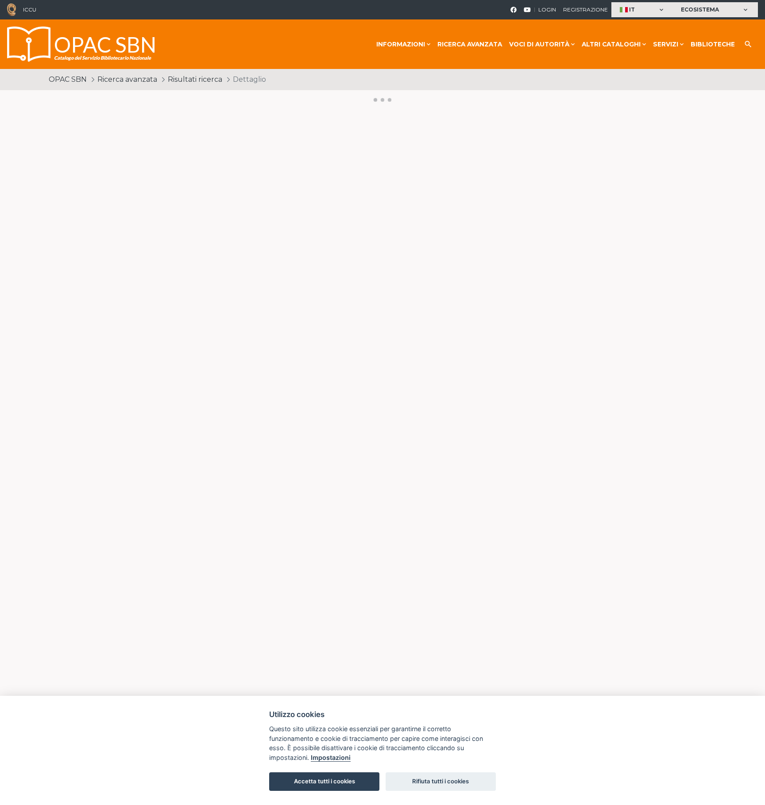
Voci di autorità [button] (539, 44)
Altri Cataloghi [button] (611, 44)
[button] (642, 10)
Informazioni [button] (400, 44)
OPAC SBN (68, 79)
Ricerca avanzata (469, 44)
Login (547, 9)
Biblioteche (713, 44)
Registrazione (585, 9)
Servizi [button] (665, 44)
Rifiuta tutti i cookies (440, 781)
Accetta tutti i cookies (324, 781)
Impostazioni (331, 757)
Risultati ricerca (195, 79)
